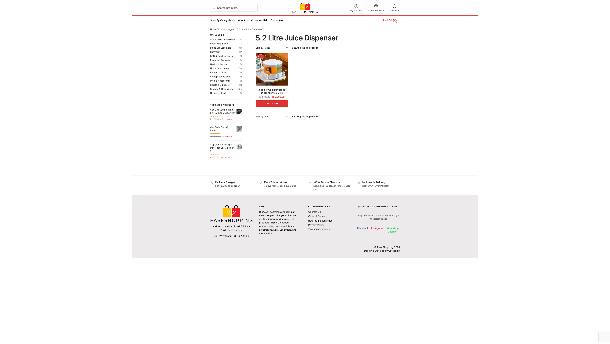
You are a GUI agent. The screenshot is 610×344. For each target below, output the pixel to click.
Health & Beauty (218, 64)
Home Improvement (220, 68)
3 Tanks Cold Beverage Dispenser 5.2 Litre (271, 91)
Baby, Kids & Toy (219, 43)
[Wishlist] (283, 58)
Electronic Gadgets (220, 60)
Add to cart (272, 103)
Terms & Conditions (319, 229)
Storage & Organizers (221, 89)
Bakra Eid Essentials (220, 47)
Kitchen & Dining (218, 72)
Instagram (377, 228)
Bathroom (215, 51)
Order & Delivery (317, 216)
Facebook (363, 228)
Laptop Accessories (220, 76)
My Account (356, 10)
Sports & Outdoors (219, 84)
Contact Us (314, 211)
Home (213, 29)
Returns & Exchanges (320, 220)
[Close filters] (243, 35)
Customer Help (376, 10)
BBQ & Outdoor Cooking (222, 56)
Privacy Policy (316, 224)
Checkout (394, 10)
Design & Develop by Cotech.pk (382, 250)
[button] (391, 20)
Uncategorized (218, 93)
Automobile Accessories (222, 39)
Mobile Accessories (220, 80)
